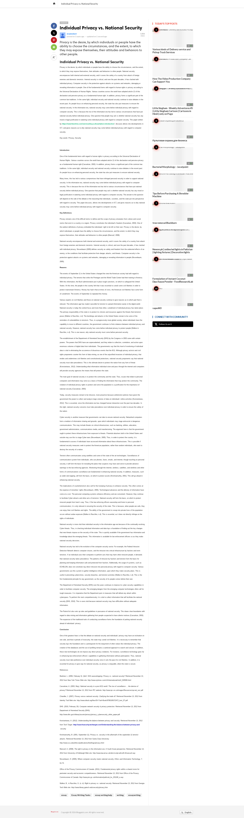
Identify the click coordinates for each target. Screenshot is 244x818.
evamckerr (72, 33)
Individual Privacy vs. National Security (101, 28)
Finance (64, 23)
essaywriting (134, 795)
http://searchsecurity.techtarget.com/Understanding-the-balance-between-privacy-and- (106, 725)
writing (120, 795)
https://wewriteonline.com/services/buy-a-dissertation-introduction (88, 124)
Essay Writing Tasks (80, 795)
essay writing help (103, 795)
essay (64, 795)
